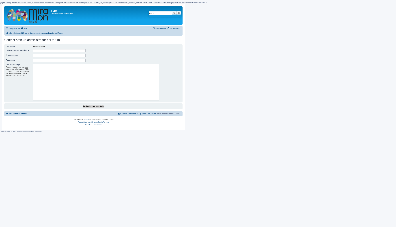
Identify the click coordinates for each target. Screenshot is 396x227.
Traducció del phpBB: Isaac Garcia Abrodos (93, 122)
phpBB (86, 119)
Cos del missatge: (13, 65)
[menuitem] (24, 28)
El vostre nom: (12, 55)
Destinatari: (10, 46)
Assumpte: (10, 60)
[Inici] (28, 15)
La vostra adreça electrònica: (17, 50)
